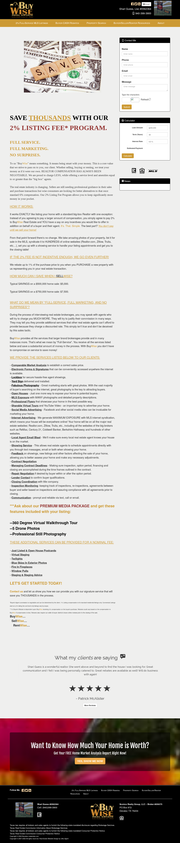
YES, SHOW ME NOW (90, 765)
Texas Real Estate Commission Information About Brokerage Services (39, 831)
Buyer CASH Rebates (110, 794)
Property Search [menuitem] (96, 23)
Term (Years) (137, 134)
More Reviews (90, 709)
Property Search (131, 794)
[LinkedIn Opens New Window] (139, 3)
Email (147, 4)
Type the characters (130, 94)
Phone (125, 59)
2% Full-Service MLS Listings (85, 794)
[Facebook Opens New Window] (132, 3)
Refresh (145, 99)
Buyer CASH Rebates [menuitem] (67, 23)
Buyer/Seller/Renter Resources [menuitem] (132, 23)
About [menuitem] (161, 23)
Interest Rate (137, 141)
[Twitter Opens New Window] (136, 3)
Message (126, 81)
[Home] (22, 9)
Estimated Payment (135, 148)
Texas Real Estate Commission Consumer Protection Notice (35, 837)
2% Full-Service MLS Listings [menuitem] (32, 23)
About (86, 797)
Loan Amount (137, 127)
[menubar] (90, 23)
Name (125, 49)
